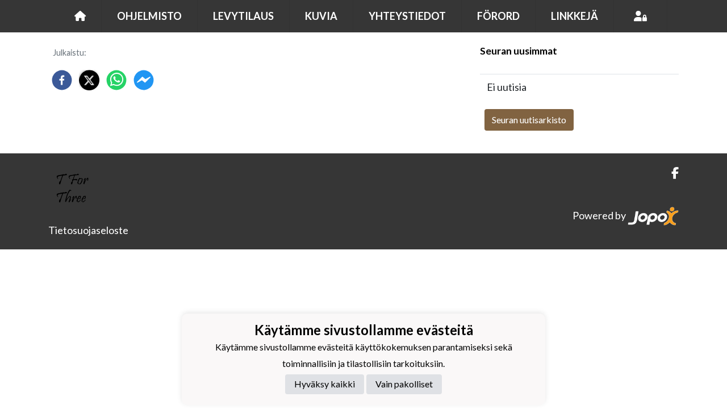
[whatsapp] (116, 80)
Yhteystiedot (407, 16)
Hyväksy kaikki (324, 383)
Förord (498, 16)
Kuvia (321, 16)
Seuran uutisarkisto (529, 119)
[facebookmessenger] (143, 80)
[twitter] (89, 80)
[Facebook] (670, 173)
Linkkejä (574, 16)
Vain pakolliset (404, 383)
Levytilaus (243, 16)
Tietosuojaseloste (88, 230)
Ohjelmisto (149, 16)
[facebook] (62, 80)
